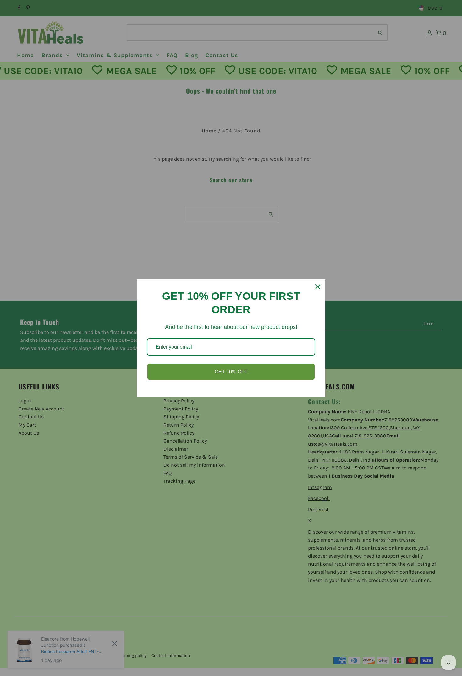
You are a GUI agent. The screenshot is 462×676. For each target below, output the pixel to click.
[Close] (317, 286)
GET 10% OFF (231, 371)
